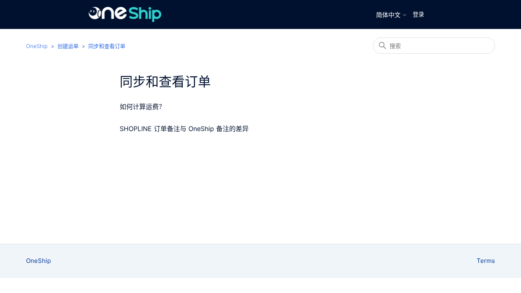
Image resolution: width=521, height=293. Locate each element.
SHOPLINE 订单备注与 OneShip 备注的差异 (184, 129)
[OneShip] (125, 14)
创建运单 (68, 46)
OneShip (37, 46)
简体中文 (389, 14)
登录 (418, 14)
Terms (486, 261)
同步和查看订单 (106, 46)
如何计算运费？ (142, 107)
